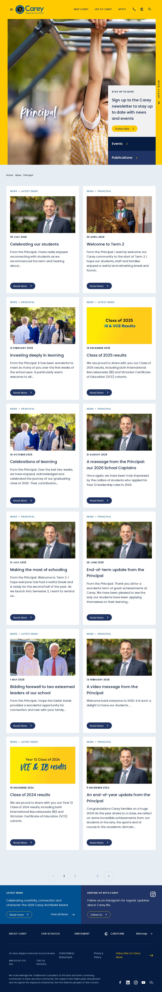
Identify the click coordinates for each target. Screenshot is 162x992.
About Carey (18, 933)
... (86, 876)
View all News (59, 914)
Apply (122, 9)
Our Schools (50, 933)
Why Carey (81, 9)
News (18, 175)
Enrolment (82, 933)
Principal (28, 175)
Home (9, 175)
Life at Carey (103, 9)
